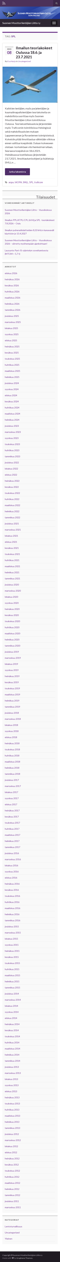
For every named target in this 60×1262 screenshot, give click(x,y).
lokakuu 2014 (11, 1005)
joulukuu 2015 (12, 926)
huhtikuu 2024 (12, 407)
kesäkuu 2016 (12, 889)
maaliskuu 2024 (12, 413)
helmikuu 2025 (12, 377)
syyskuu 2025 (12, 334)
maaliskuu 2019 (12, 694)
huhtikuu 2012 (12, 1176)
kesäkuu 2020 (12, 615)
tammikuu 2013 (12, 1128)
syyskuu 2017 (12, 798)
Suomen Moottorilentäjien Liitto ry (21, 22)
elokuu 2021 (11, 541)
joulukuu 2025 (12, 316)
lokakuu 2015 (11, 938)
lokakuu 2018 (11, 725)
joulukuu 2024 (12, 383)
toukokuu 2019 (12, 688)
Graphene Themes (24, 1258)
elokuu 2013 (11, 1091)
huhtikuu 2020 (12, 627)
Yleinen (8, 1238)
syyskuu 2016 (12, 871)
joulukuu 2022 (12, 462)
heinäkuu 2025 (12, 346)
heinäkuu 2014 (12, 1024)
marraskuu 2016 (13, 859)
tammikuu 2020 (12, 645)
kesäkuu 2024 (12, 401)
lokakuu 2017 (11, 792)
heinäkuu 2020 (12, 609)
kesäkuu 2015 (12, 957)
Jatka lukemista (17, 171)
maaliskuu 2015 (12, 975)
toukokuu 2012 (12, 1170)
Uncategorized (24, 61)
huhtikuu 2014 (12, 1042)
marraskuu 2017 (13, 786)
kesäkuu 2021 (12, 548)
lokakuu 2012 (11, 1146)
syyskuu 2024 (12, 389)
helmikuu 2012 (12, 1189)
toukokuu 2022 (12, 493)
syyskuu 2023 (12, 438)
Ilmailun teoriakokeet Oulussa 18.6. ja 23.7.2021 (34, 52)
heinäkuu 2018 (12, 743)
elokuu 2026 (11, 273)
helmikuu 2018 (12, 767)
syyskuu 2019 (12, 670)
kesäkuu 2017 (12, 816)
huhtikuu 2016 (12, 902)
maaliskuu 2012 (12, 1183)
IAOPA (18, 182)
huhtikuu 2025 (12, 364)
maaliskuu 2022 (12, 505)
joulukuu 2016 (12, 853)
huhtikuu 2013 (12, 1109)
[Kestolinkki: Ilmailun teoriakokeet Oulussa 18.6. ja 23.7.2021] (30, 84)
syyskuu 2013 (12, 1085)
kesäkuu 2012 (12, 1164)
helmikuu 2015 (12, 981)
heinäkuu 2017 (12, 810)
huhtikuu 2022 (12, 499)
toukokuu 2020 (12, 621)
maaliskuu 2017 (12, 835)
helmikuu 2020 (12, 639)
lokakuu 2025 (11, 328)
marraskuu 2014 (13, 999)
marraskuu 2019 (13, 657)
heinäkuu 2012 (12, 1158)
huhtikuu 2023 (12, 450)
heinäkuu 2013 (12, 1097)
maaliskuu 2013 (12, 1115)
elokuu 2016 (11, 877)
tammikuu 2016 (12, 920)
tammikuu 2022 (12, 517)
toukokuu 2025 (12, 358)
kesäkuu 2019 (12, 682)
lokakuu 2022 (11, 468)
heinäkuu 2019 (12, 676)
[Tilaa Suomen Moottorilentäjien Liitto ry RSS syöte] (3, 2)
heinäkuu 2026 (12, 279)
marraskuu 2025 (13, 322)
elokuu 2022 (11, 474)
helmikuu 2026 (12, 303)
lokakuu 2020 (11, 596)
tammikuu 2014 (12, 1060)
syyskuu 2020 (12, 603)
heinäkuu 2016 (12, 883)
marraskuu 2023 (13, 432)
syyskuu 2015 (12, 944)
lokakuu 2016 (11, 865)
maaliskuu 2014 (12, 1048)
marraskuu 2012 (13, 1140)
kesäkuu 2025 (12, 352)
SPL (31, 182)
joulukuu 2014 (12, 993)
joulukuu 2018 (12, 712)
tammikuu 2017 (12, 847)
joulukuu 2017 (12, 780)
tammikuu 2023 (12, 456)
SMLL (25, 182)
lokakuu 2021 (11, 535)
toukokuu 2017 (12, 822)
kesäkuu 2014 (12, 1030)
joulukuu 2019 (12, 651)
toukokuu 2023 (12, 444)
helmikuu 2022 (12, 511)
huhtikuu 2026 (12, 291)
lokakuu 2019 (11, 664)
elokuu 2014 (11, 1018)
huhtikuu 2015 (12, 969)
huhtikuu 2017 (12, 828)
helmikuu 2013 (12, 1121)
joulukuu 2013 (12, 1067)
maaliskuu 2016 (12, 908)
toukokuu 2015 (12, 963)
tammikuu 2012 (12, 1195)
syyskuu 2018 (12, 731)
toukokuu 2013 (12, 1103)
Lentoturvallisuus (13, 1226)
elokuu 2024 (11, 395)
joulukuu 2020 (12, 584)
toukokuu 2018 (12, 749)
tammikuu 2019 (12, 706)
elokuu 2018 (11, 737)
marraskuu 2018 (13, 719)
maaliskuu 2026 (12, 297)
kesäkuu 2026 (12, 285)
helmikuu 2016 (12, 914)
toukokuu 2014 (12, 1036)
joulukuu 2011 (12, 1201)
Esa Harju (12, 61)
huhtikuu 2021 (12, 560)
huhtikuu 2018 (12, 755)
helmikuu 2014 (12, 1054)
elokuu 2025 (11, 340)
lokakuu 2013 (11, 1079)
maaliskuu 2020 (12, 633)
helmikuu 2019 (12, 700)
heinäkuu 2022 (12, 480)
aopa (11, 182)
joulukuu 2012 (12, 1134)
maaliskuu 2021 (12, 566)
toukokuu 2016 (12, 896)
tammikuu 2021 (12, 578)
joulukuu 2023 (12, 425)
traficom (38, 182)
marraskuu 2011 (13, 1207)
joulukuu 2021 (12, 523)
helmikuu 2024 (12, 419)
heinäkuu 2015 (12, 951)
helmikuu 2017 (12, 841)
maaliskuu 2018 (12, 761)
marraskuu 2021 (13, 529)
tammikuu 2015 (12, 987)
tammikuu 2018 (12, 773)
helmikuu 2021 (12, 572)
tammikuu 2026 (12, 309)
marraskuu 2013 (13, 1073)
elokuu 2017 (11, 804)
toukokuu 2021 (12, 554)
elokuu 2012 (11, 1152)
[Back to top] (53, 1255)
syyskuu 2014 (12, 1012)
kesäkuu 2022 (12, 487)
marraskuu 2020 (13, 590)
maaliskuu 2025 (12, 371)
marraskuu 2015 (13, 932)
